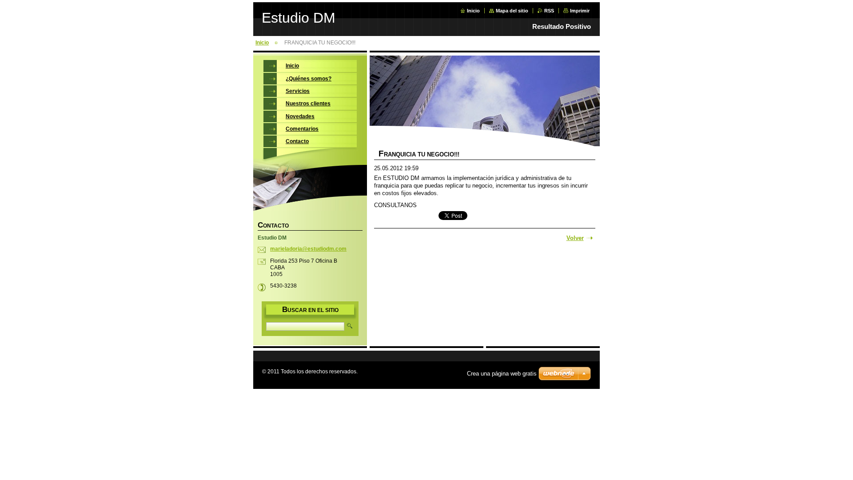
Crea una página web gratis (502, 373)
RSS (549, 10)
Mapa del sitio (512, 10)
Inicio (473, 10)
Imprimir (580, 10)
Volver (575, 238)
